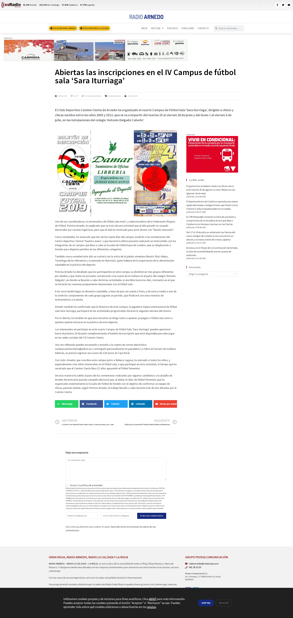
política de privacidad (91, 485)
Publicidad (187, 28)
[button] (66, 404)
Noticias (156, 28)
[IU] (212, 154)
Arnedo (111, 96)
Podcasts (172, 28)
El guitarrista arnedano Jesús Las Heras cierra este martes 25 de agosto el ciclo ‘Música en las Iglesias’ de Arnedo (210, 190)
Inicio (144, 28)
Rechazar (223, 603)
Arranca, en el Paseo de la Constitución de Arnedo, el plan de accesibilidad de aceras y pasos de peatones (212, 251)
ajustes (151, 607)
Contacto (203, 28)
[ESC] (96, 50)
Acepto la (86, 485)
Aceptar (206, 603)
